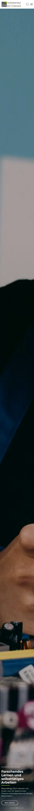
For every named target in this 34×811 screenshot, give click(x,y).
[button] (27, 4)
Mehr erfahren (10, 803)
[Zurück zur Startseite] (11, 4)
